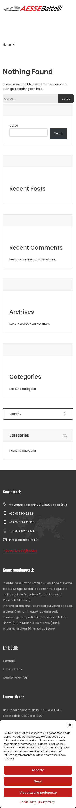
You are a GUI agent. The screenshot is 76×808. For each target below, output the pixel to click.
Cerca (13, 126)
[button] (70, 725)
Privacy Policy (46, 802)
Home (7, 44)
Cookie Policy (28, 802)
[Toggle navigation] (7, 17)
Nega (38, 781)
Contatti (9, 661)
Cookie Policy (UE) (16, 678)
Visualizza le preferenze (38, 792)
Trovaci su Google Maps (20, 551)
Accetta (38, 770)
